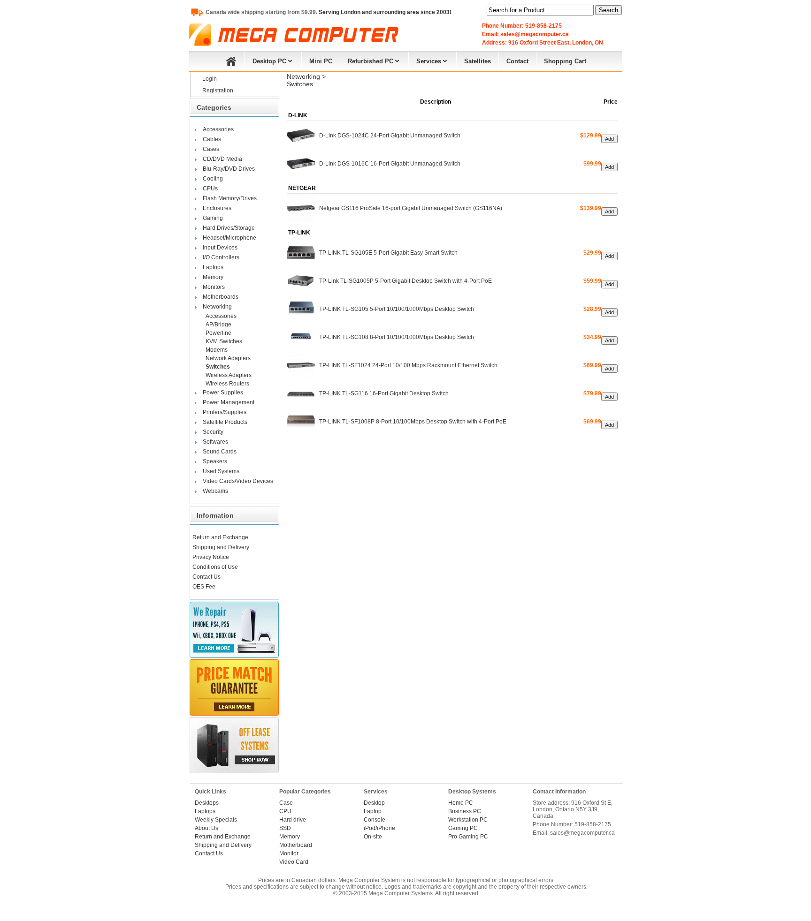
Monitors (214, 287)
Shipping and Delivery (220, 547)
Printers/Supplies (224, 412)
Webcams (215, 491)
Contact (517, 61)
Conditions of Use (215, 567)
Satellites (477, 61)
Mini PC (320, 61)
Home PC (460, 803)
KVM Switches (224, 341)
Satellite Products (225, 422)
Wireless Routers (227, 383)
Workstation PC (468, 819)
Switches (218, 366)
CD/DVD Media (222, 159)
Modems (217, 350)
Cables (212, 139)
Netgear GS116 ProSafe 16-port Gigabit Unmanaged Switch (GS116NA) (410, 208)
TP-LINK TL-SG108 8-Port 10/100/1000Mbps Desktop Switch (396, 337)
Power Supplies (223, 392)
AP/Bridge (218, 324)
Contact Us (206, 577)
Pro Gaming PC (468, 836)
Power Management (228, 402)
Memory (213, 277)
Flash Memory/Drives (230, 198)
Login (209, 78)
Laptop (373, 811)
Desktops (207, 803)
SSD (285, 828)
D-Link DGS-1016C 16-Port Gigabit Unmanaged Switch (389, 163)
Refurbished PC (370, 61)
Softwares (215, 441)
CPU (285, 811)
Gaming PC (463, 828)
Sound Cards (220, 451)
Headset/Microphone (229, 237)
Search (608, 10)
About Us (206, 828)
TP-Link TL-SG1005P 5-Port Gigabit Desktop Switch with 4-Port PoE (405, 281)
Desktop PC (269, 61)
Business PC (464, 811)
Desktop (374, 803)
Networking (217, 306)
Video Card (293, 862)
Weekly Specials (216, 819)
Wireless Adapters (229, 375)
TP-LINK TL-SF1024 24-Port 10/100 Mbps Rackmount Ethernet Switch (408, 365)
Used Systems (221, 471)
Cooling (213, 178)
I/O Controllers (221, 257)
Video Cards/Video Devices (238, 481)
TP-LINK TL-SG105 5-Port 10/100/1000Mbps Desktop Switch (396, 309)
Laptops (213, 267)
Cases (211, 149)
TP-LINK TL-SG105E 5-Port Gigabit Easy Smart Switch (388, 252)
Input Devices (220, 247)
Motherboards (220, 297)
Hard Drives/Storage (229, 228)
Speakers (215, 461)
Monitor (288, 853)
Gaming (213, 218)
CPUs (210, 188)
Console (374, 819)
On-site (373, 836)
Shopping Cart (565, 61)
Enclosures (217, 208)
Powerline (218, 333)
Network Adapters (228, 358)
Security (213, 432)
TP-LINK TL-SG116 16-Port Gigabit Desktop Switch (384, 393)
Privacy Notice (210, 557)
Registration (217, 90)
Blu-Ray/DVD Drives (229, 169)
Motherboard (295, 845)
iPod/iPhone (379, 828)
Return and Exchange (220, 537)
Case (286, 803)
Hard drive (292, 819)
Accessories (218, 129)
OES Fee (203, 586)
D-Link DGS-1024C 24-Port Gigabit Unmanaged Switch (389, 135)
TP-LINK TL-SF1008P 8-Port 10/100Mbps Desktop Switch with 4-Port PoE (412, 421)
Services (428, 61)
